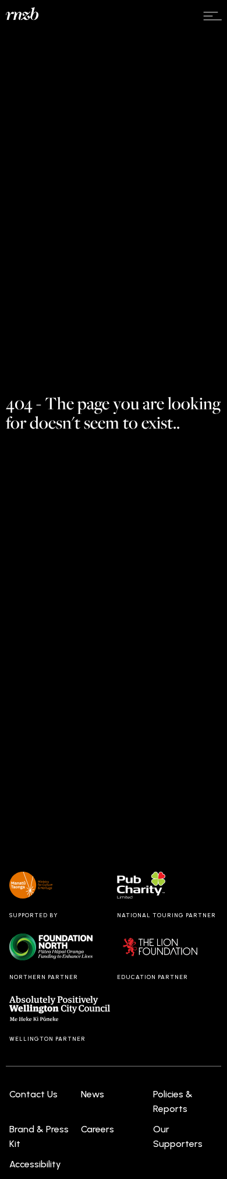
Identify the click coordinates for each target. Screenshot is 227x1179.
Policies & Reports (173, 1102)
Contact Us (33, 1094)
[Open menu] (212, 16)
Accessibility (35, 1164)
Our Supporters (178, 1137)
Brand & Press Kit (39, 1137)
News (92, 1094)
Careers (97, 1129)
